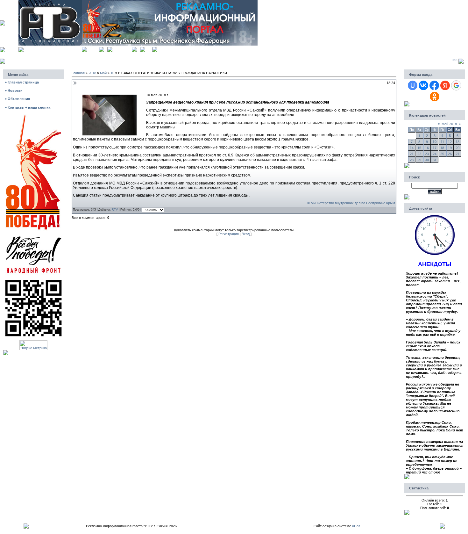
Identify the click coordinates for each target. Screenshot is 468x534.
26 (450, 154)
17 (434, 148)
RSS (455, 60)
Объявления (17, 99)
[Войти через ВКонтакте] (423, 85)
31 (434, 160)
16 (427, 148)
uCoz (356, 526)
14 (412, 148)
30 (427, 160)
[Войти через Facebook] (434, 85)
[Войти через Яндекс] (445, 85)
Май (103, 73)
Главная (93, 48)
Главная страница (22, 82)
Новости (14, 90)
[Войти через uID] (412, 85)
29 (419, 160)
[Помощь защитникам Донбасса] (33, 236)
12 (450, 142)
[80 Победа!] (33, 116)
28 (412, 160)
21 (412, 154)
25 (442, 154)
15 (419, 148)
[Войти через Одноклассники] (434, 96)
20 (457, 148)
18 (442, 148)
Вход (148, 48)
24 (434, 154)
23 (427, 154)
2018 (92, 73)
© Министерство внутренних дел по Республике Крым (351, 203)
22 (419, 154)
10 (112, 73)
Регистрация (122, 48)
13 (457, 142)
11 (442, 142)
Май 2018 (449, 124)
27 (457, 154)
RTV (115, 209)
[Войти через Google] (456, 85)
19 (450, 148)
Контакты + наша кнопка (27, 107)
